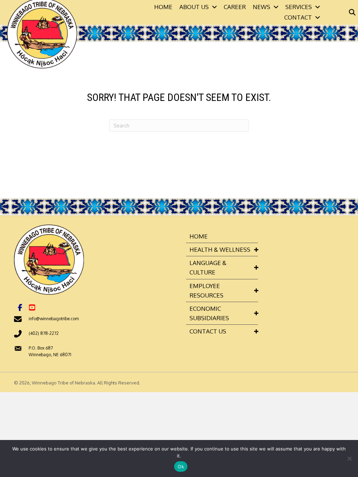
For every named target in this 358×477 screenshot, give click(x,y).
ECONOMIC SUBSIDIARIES (209, 313)
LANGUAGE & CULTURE (208, 267)
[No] (349, 458)
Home (198, 236)
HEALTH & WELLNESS (219, 249)
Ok (181, 466)
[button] (20, 308)
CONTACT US (207, 331)
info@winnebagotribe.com (54, 318)
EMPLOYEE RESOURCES (206, 290)
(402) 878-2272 (44, 333)
